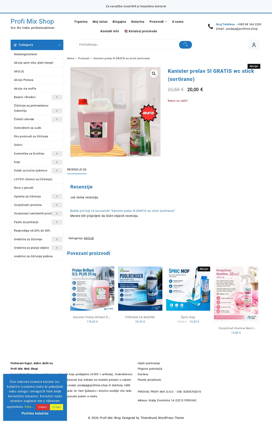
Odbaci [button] (42, 407)
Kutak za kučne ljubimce (30, 170)
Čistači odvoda (24, 119)
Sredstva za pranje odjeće (31, 247)
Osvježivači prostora (28, 204)
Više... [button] (29, 407)
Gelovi (18, 144)
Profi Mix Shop (32, 21)
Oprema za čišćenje (27, 196)
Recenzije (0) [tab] (77, 169)
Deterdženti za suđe (27, 127)
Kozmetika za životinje (29, 153)
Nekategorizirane (25, 54)
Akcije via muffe (25, 88)
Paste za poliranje (26, 222)
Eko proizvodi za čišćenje (31, 136)
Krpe (17, 162)
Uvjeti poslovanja (149, 363)
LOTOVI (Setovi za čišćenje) (33, 179)
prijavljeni (93, 216)
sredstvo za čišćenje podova (33, 256)
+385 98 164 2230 (249, 24)
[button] (154, 73)
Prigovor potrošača (150, 368)
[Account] (254, 45)
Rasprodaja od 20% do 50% (32, 230)
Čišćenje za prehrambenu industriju (31, 108)
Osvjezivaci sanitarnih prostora (35, 213)
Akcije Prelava (23, 79)
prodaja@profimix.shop (242, 28)
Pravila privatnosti (149, 379)
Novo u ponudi (23, 187)
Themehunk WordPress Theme (162, 418)
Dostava (143, 374)
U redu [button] (56, 407)
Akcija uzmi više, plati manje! (34, 62)
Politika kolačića (35, 413)
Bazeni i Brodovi (25, 97)
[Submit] (185, 45)
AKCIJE (19, 71)
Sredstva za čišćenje (28, 239)
